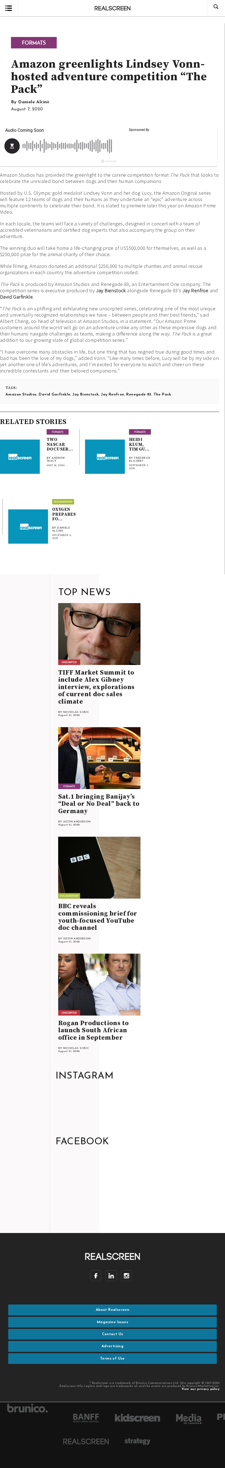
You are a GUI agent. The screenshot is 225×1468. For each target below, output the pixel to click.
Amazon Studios (21, 394)
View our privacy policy (201, 1389)
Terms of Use (112, 1358)
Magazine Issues (112, 1322)
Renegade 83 (138, 394)
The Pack (162, 394)
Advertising (112, 1346)
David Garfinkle (16, 297)
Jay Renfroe (195, 290)
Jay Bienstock (111, 290)
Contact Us (112, 1334)
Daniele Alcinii (33, 102)
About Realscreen (112, 1310)
